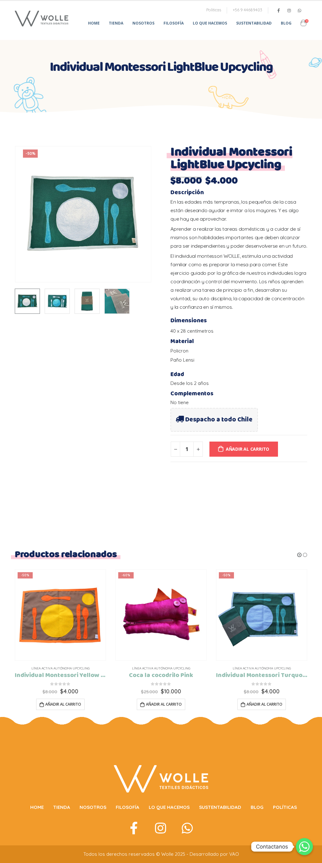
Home (94, 23)
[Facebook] (278, 10)
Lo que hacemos (210, 23)
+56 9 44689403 (247, 9)
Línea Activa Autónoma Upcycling (60, 668)
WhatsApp (299, 10)
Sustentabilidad (254, 23)
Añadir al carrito (247, 449)
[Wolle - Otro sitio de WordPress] (41, 18)
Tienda (116, 23)
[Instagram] (289, 10)
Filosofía (174, 23)
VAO (234, 854)
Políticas (213, 9)
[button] (299, 555)
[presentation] (16, 214)
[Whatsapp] (304, 846)
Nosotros (143, 23)
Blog (286, 23)
